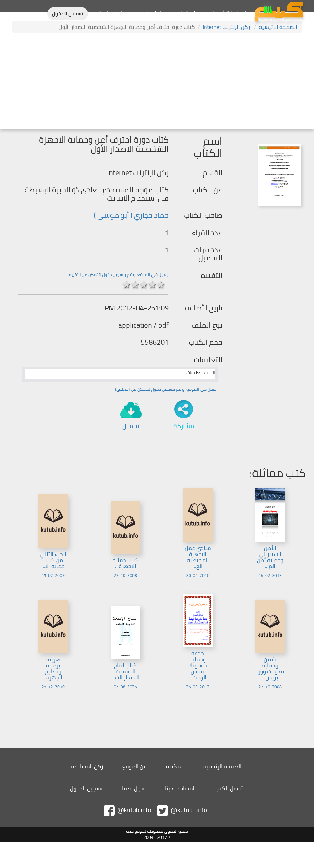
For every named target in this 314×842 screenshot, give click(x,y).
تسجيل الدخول (67, 13)
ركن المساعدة (113, 12)
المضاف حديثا (180, 789)
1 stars (126, 284)
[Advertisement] (157, 82)
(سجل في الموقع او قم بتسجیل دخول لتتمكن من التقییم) (118, 275)
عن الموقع (154, 12)
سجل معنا (134, 789)
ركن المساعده (87, 767)
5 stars (160, 284)
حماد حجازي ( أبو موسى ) (131, 215)
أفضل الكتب (229, 789)
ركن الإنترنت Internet (227, 27)
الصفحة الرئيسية (229, 12)
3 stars (143, 284)
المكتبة (188, 12)
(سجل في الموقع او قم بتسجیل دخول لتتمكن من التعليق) (166, 389)
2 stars (135, 284)
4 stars (152, 284)
